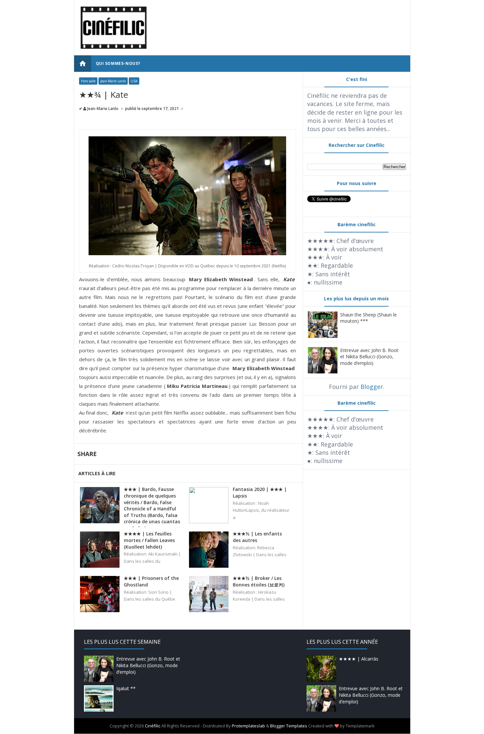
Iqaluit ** (126, 688)
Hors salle (88, 81)
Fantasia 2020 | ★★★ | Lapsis (260, 492)
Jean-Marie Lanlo (113, 81)
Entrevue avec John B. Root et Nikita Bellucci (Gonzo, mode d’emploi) (369, 356)
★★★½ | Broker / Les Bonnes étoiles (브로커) (258, 581)
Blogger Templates (288, 726)
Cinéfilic (152, 726)
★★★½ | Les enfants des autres (257, 536)
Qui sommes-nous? (118, 63)
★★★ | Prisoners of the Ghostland (151, 581)
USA (134, 81)
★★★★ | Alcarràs (358, 659)
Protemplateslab (248, 726)
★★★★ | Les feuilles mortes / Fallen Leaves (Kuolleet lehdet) (149, 540)
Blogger (372, 387)
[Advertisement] (284, 21)
